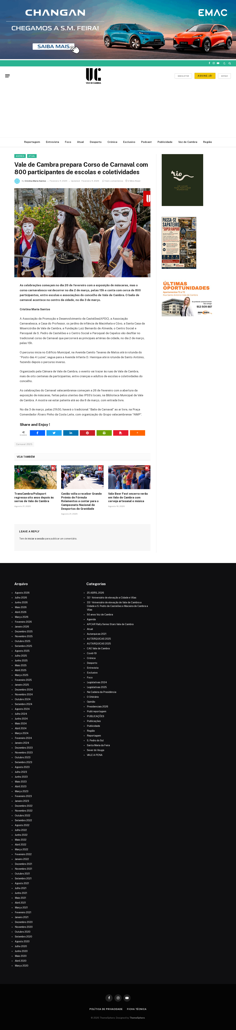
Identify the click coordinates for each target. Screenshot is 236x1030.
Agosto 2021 (22, 883)
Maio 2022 (20, 839)
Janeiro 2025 (22, 684)
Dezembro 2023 (24, 747)
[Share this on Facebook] (37, 433)
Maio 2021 (20, 897)
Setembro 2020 (23, 936)
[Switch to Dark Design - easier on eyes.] (224, 63)
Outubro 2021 (22, 873)
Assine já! (205, 76)
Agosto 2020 (22, 941)
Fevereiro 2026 (23, 621)
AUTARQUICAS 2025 (99, 643)
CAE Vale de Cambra (98, 648)
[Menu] (7, 76)
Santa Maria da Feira (98, 745)
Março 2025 (21, 675)
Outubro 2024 (23, 699)
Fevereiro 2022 (23, 854)
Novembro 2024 (24, 694)
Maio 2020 (21, 956)
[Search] (229, 63)
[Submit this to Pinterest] (87, 433)
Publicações (94, 721)
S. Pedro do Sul (95, 740)
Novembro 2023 (24, 752)
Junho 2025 (21, 660)
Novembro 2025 (24, 636)
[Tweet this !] (54, 433)
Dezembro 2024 (24, 689)
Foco (68, 141)
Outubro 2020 (22, 931)
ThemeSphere (137, 1018)
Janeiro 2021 (22, 917)
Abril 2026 (20, 612)
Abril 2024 (21, 728)
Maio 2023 (21, 781)
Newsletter (183, 76)
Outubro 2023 (22, 757)
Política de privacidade (106, 1009)
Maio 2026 (21, 607)
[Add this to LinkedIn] (70, 433)
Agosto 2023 (22, 767)
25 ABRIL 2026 (95, 592)
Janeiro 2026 (22, 626)
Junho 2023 (21, 776)
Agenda (20, 156)
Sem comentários (114, 181)
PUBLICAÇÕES (95, 716)
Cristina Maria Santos (35, 181)
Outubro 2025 (22, 641)
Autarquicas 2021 (96, 634)
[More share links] (137, 433)
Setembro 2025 (23, 646)
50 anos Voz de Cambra (100, 614)
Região (207, 141)
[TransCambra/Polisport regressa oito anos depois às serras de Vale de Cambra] (35, 477)
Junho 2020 (21, 951)
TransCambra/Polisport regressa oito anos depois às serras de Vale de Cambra (34, 497)
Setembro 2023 (23, 762)
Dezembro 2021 (23, 864)
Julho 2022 (21, 830)
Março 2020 (21, 965)
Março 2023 (21, 791)
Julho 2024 (21, 713)
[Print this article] (104, 433)
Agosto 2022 (22, 825)
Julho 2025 (21, 655)
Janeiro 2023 (22, 801)
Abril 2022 (20, 844)
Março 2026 (21, 617)
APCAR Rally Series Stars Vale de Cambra (110, 624)
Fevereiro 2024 (23, 738)
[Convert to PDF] (120, 433)
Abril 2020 (20, 960)
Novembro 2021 (23, 868)
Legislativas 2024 (97, 682)
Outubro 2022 (22, 815)
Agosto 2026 (22, 592)
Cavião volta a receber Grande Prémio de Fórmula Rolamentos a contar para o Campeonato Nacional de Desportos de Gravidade (81, 501)
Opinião (91, 701)
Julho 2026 (21, 597)
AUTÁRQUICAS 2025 (99, 638)
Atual (80, 141)
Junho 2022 (21, 835)
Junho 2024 (21, 718)
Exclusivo (129, 141)
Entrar (224, 76)
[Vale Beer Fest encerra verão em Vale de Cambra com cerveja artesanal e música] (129, 477)
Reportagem (32, 141)
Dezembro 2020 (24, 922)
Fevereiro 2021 (23, 912)
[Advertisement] (118, 111)
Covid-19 (92, 653)
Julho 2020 (21, 946)
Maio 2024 (21, 723)
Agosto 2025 (22, 650)
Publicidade (165, 141)
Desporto (96, 141)
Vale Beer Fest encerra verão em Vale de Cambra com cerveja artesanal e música (128, 497)
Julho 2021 (20, 888)
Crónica (112, 141)
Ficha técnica (137, 1009)
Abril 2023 (20, 786)
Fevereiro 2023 (23, 796)
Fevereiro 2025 (23, 680)
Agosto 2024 (22, 709)
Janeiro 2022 (22, 859)
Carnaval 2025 (24, 444)
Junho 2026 (21, 602)
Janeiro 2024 (22, 742)
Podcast (146, 141)
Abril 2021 (20, 902)
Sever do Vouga (95, 750)
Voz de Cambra (187, 141)
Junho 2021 (21, 893)
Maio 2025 (21, 665)
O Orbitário (93, 696)
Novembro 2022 (23, 810)
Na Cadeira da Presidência (101, 692)
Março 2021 (21, 907)
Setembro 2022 (23, 820)
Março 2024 (22, 733)
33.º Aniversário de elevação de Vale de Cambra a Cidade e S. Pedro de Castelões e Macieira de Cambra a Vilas (117, 606)
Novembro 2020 (24, 927)
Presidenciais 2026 (97, 706)
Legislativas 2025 (97, 687)
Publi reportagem (96, 711)
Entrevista (52, 141)
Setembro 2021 (23, 878)
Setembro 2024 (23, 704)
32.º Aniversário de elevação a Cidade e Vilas (111, 597)
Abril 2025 (20, 670)
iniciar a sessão (36, 538)
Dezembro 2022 (23, 805)
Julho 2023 (21, 772)
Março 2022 (21, 849)
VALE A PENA (94, 755)
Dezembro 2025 (24, 631)
